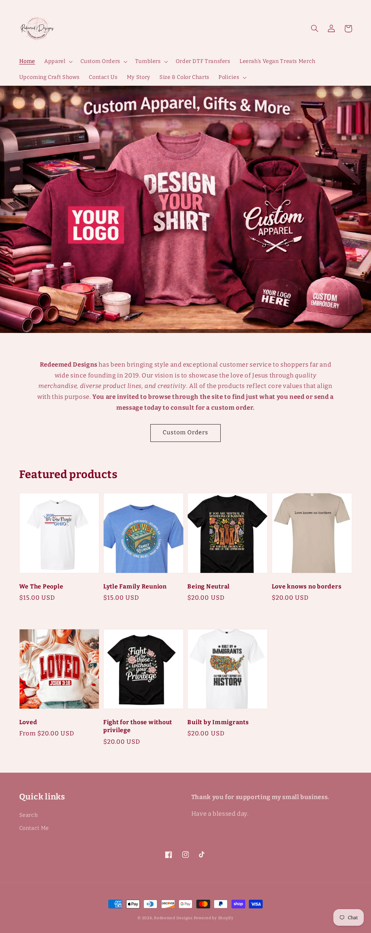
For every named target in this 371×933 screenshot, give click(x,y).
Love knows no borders (307, 586)
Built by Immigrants (218, 722)
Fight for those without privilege (137, 726)
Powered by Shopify (214, 918)
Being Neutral (208, 586)
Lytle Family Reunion (135, 586)
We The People (41, 586)
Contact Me (34, 828)
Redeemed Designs (174, 918)
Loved (28, 722)
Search (28, 815)
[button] (315, 28)
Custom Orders (186, 432)
